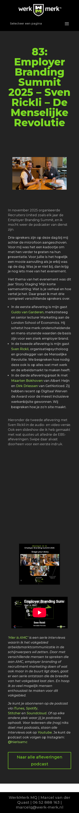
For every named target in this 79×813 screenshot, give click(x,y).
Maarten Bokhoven (27, 381)
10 (52, 580)
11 (55, 580)
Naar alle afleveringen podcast (39, 760)
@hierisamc (17, 742)
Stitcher (14, 713)
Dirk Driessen (27, 386)
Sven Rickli (20, 349)
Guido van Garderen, (27, 312)
